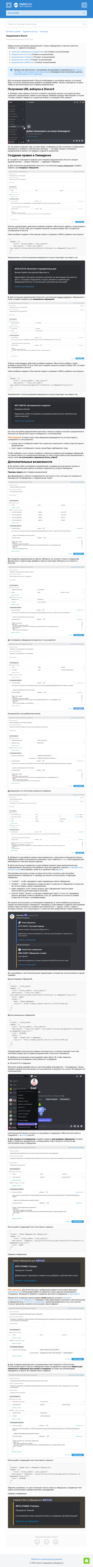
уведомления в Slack (21, 60)
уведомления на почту (21, 54)
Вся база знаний (13, 31)
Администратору (30, 31)
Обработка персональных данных (46, 1559)
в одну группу (73, 1294)
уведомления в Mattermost (23, 62)
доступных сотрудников (34, 1302)
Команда (44, 31)
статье (24, 1135)
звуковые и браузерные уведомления (28, 52)
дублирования (14, 1292)
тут (17, 48)
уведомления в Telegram (22, 57)
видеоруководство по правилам (28, 74)
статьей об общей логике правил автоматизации (48, 71)
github (60, 869)
